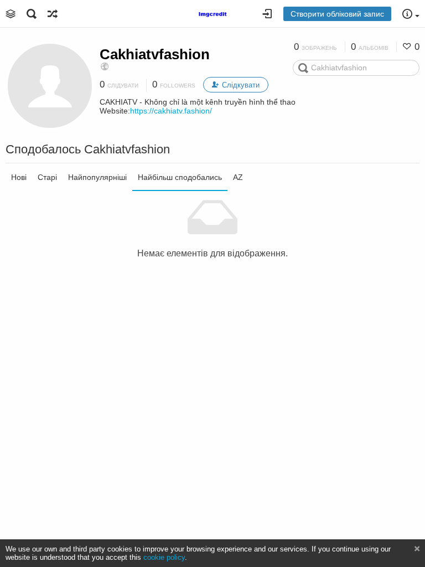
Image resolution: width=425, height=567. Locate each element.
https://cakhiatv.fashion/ (171, 110)
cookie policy (164, 557)
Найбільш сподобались (180, 177)
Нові (19, 177)
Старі (47, 177)
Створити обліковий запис (337, 13)
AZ (238, 177)
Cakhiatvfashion (155, 54)
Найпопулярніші (97, 177)
